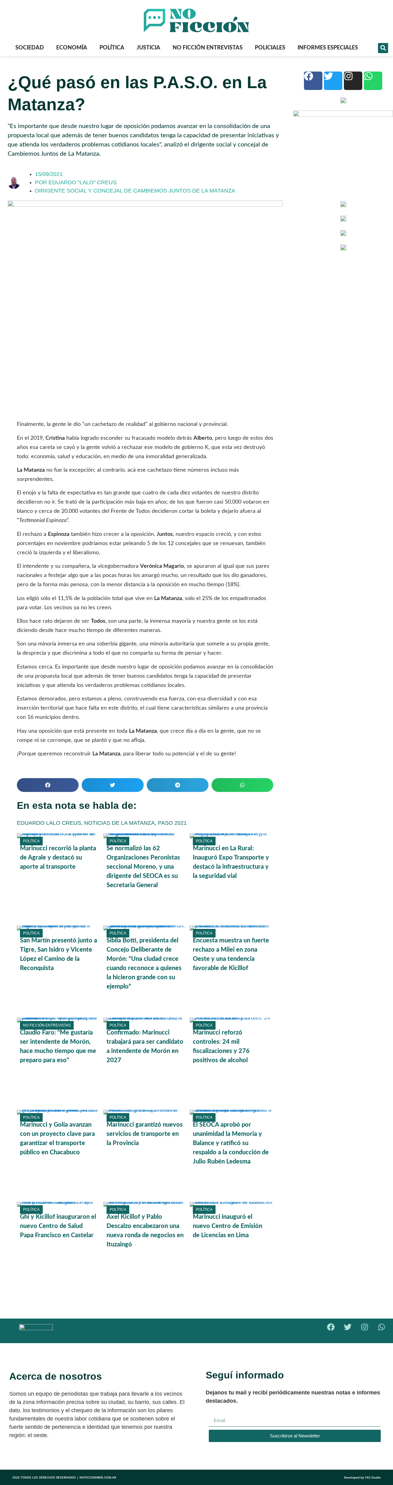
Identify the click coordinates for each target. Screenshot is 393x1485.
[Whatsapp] (373, 81)
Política (111, 48)
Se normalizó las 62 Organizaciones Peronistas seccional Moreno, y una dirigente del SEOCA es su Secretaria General (143, 866)
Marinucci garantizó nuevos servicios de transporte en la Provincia (145, 1134)
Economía (71, 48)
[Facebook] (313, 81)
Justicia (148, 48)
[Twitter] (333, 81)
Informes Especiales (328, 48)
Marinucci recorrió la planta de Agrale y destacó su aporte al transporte (58, 857)
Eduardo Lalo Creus (49, 823)
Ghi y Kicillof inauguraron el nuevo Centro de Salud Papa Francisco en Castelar (58, 1226)
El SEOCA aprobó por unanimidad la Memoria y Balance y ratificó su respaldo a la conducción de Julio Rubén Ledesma (231, 1143)
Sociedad (29, 48)
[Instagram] (353, 81)
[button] (383, 48)
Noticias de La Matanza (119, 823)
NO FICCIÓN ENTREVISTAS (208, 48)
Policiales (270, 48)
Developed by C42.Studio (362, 1477)
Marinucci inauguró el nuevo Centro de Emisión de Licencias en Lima (227, 1226)
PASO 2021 (172, 823)
